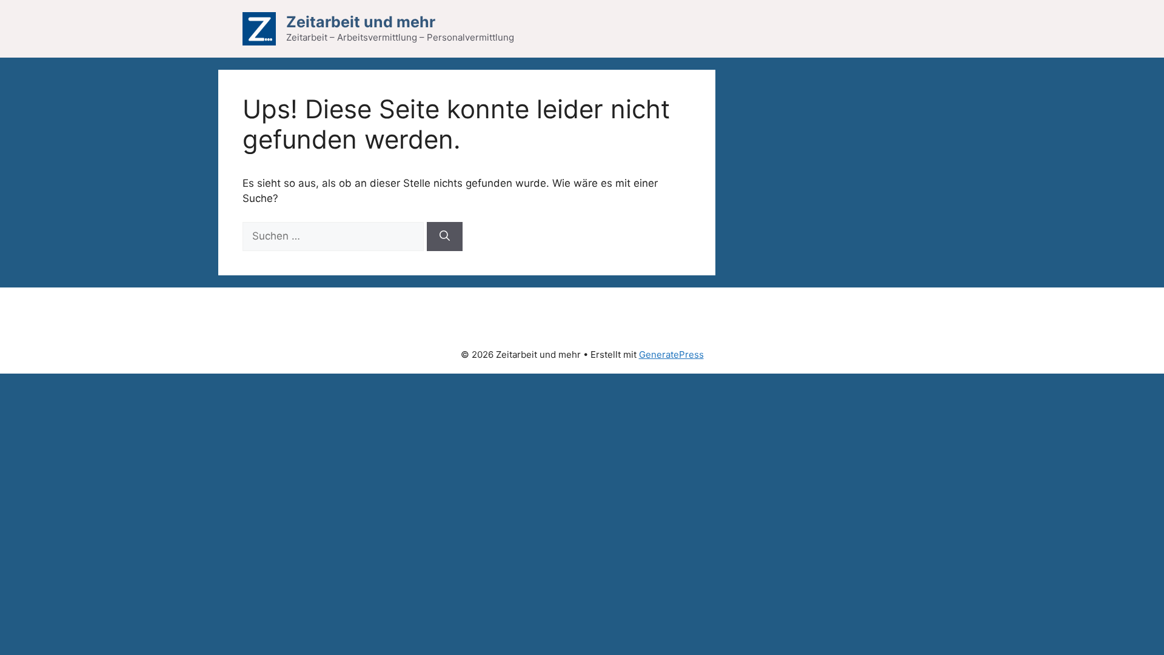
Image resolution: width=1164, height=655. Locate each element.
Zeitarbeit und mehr (360, 22)
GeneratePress (671, 354)
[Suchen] (445, 236)
